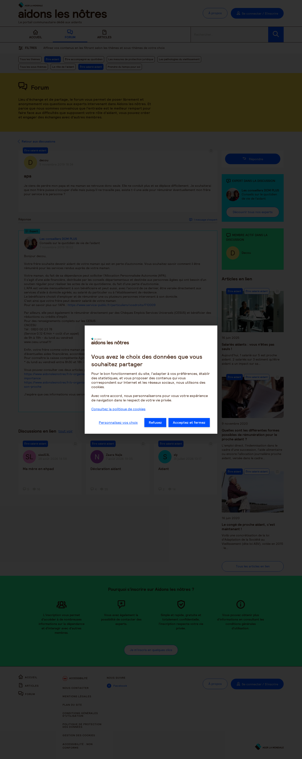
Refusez (155, 422)
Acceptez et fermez (189, 422)
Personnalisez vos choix (118, 422)
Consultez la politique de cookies (118, 409)
